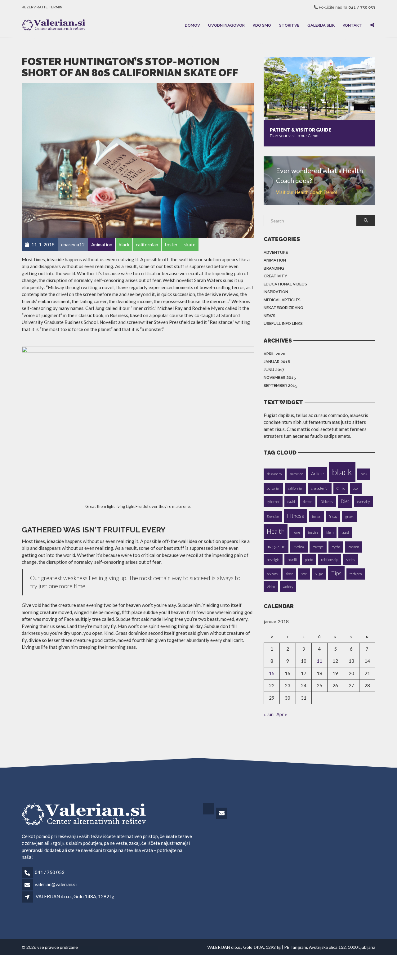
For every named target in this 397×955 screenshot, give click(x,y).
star (304, 574)
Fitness (295, 516)
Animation (275, 260)
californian (295, 488)
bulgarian (273, 488)
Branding (274, 268)
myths (336, 547)
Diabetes (326, 502)
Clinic (341, 488)
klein (329, 532)
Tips (336, 573)
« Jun (269, 714)
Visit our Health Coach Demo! (306, 192)
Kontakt (352, 25)
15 (271, 673)
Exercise (273, 516)
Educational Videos (285, 284)
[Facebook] (209, 813)
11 (319, 661)
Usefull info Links (283, 323)
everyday (363, 502)
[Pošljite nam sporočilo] (222, 813)
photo (309, 560)
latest (345, 532)
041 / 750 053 (50, 872)
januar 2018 (277, 361)
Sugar (319, 574)
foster (316, 516)
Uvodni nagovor (226, 25)
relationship (329, 560)
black (342, 471)
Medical (299, 547)
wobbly (288, 587)
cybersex (273, 502)
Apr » (281, 714)
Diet (345, 501)
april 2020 (274, 354)
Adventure (276, 252)
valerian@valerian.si (56, 884)
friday (333, 516)
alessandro (274, 474)
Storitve (289, 25)
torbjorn (356, 574)
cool (356, 488)
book (363, 474)
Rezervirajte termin (42, 7)
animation (296, 474)
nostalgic (273, 560)
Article (317, 473)
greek (349, 516)
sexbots (272, 574)
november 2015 (280, 377)
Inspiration (276, 291)
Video (271, 587)
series (350, 560)
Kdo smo (262, 25)
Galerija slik (321, 25)
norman (353, 547)
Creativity (275, 276)
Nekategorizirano (283, 307)
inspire (313, 532)
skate (289, 574)
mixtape (318, 547)
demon (307, 502)
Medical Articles (282, 300)
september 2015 (280, 385)
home (296, 532)
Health (275, 531)
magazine (276, 546)
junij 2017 (274, 369)
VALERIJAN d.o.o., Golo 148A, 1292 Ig (75, 896)
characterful (319, 488)
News (269, 315)
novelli (292, 560)
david (291, 502)
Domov (192, 25)
